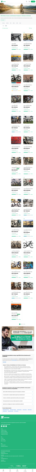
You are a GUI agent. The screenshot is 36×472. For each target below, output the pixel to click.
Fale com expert (3, 440)
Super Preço (18, 82)
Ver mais (4, 362)
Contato (2, 438)
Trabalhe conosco (3, 430)
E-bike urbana (25, 409)
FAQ (1, 436)
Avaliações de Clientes (4, 434)
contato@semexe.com (4, 458)
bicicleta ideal (14, 360)
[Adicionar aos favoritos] (12, 32)
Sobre (2, 428)
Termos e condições (4, 431)
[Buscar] (26, 1)
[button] (20, 38)
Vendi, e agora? (3, 444)
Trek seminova (16, 411)
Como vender (3, 439)
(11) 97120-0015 (3, 461)
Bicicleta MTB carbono (6, 409)
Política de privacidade (4, 432)
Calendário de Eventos (4, 446)
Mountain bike (5, 411)
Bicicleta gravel (19, 409)
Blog (1, 443)
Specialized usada (10, 411)
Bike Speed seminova (13, 409)
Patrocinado (13, 82)
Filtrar (31, 28)
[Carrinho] (29, 1)
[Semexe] (3, 1)
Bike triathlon (30, 409)
